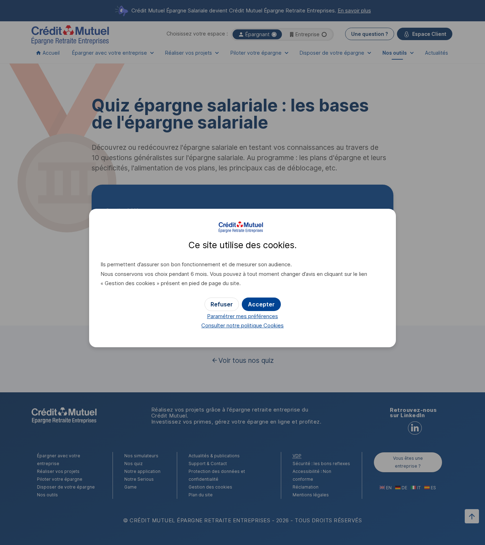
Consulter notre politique (242, 325)
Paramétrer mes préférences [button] (242, 316)
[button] (261, 304)
